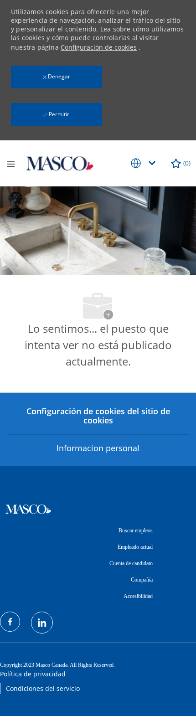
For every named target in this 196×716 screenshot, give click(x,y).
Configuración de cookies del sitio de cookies (98, 416)
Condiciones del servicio (43, 688)
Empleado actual (135, 547)
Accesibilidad (138, 596)
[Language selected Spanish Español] (145, 163)
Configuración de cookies (99, 47)
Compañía (142, 580)
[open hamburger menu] (10, 163)
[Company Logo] (60, 163)
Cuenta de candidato (131, 563)
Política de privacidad (33, 674)
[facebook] (10, 622)
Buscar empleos (136, 530)
